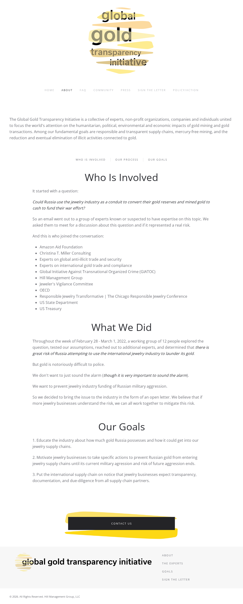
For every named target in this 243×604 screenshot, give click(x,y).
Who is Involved (91, 159)
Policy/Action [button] (186, 90)
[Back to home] (121, 40)
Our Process (126, 159)
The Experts (172, 563)
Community (103, 90)
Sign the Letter (152, 90)
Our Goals (157, 159)
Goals (167, 571)
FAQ (83, 90)
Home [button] (49, 90)
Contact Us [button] (121, 523)
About (67, 90)
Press (126, 90)
